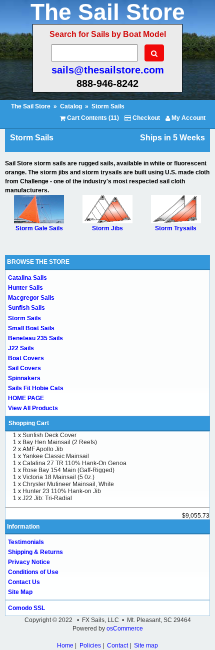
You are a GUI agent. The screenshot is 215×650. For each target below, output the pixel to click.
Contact (117, 645)
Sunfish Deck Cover (49, 435)
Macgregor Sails (31, 297)
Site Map (20, 592)
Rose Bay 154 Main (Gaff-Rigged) (68, 470)
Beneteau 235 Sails (35, 338)
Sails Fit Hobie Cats (36, 388)
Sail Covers (24, 368)
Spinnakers (24, 378)
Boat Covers (26, 358)
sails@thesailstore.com (108, 69)
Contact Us (24, 582)
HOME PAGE (26, 398)
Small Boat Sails (31, 328)
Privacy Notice (29, 562)
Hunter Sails (25, 287)
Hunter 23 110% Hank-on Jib (61, 491)
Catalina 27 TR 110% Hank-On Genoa (74, 463)
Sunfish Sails (26, 307)
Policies (90, 645)
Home (65, 645)
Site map (146, 645)
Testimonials (26, 542)
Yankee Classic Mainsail (55, 456)
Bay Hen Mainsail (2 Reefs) (59, 442)
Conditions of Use (33, 572)
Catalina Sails (27, 277)
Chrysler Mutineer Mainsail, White (68, 484)
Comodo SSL (26, 608)
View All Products (33, 408)
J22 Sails (21, 348)
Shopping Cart (28, 423)
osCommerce (124, 628)
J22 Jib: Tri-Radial (47, 498)
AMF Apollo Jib (42, 449)
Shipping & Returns (35, 552)
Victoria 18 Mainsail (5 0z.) (58, 477)
